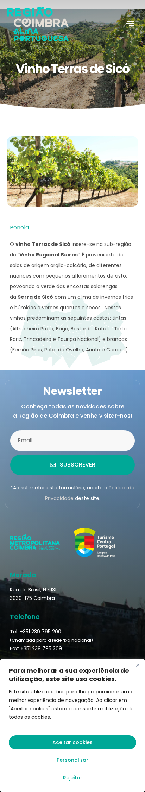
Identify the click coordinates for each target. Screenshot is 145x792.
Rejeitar (72, 777)
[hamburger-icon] (130, 24)
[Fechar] (137, 665)
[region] (72, 725)
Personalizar (72, 760)
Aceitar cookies (72, 742)
